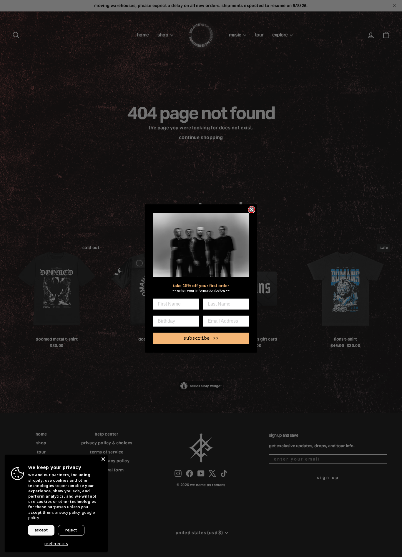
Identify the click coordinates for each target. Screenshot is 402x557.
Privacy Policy (67, 512)
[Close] (103, 459)
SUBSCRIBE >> (201, 338)
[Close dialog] (252, 210)
